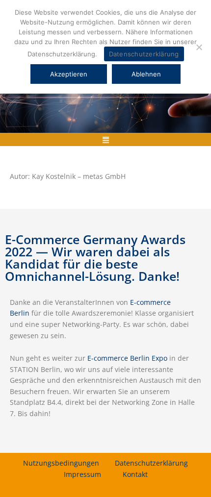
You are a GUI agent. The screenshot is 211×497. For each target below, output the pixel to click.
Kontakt (135, 474)
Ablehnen (146, 74)
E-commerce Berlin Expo (127, 358)
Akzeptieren (68, 74)
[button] (105, 139)
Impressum (82, 474)
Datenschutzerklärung (151, 463)
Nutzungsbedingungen (61, 463)
